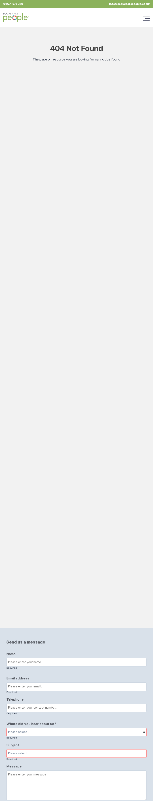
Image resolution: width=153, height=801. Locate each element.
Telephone (15, 700)
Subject (12, 745)
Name (11, 654)
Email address (17, 678)
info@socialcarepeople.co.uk (129, 4)
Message (14, 766)
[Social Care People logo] (16, 17)
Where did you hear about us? (31, 724)
